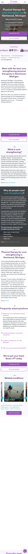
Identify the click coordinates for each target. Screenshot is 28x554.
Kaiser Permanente (10, 182)
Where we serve (5, 55)
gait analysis (4, 407)
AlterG (7, 300)
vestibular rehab (17, 405)
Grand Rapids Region (18, 55)
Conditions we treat (14, 57)
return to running (15, 408)
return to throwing (6, 405)
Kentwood (3, 57)
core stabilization (14, 407)
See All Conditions (14, 413)
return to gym (5, 408)
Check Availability (14, 38)
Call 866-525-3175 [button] (14, 33)
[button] (2, 2)
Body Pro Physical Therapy (12, 241)
